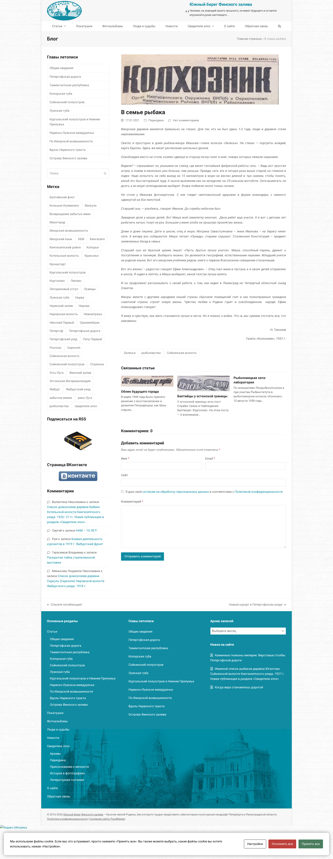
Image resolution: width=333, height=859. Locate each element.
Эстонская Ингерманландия (70, 381)
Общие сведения (61, 68)
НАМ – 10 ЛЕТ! (86, 530)
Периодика (156, 120)
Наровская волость (64, 314)
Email (210, 458)
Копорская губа (61, 93)
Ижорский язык (61, 239)
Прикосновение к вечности (69, 767)
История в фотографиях (67, 773)
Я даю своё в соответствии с (204, 492)
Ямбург (55, 389)
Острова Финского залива (68, 158)
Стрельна (97, 364)
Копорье (93, 247)
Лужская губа (59, 110)
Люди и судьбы (58, 729)
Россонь (55, 347)
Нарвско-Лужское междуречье (72, 133)
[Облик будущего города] (147, 381)
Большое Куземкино (64, 205)
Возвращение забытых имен (70, 214)
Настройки (255, 844)
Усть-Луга (57, 373)
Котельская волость (64, 255)
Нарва (79, 297)
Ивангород (57, 222)
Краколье (91, 255)
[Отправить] (105, 173)
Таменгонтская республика (69, 85)
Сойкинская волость (182, 353)
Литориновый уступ (64, 289)
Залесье (129, 353)
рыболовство (151, 353)
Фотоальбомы (57, 721)
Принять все (311, 844)
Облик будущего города (140, 391)
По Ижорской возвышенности (71, 141)
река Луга (85, 398)
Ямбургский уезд (78, 389)
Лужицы (90, 289)
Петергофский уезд (63, 339)
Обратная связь (58, 796)
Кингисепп (97, 239)
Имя (125, 458)
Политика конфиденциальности (67, 818)
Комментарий (132, 501)
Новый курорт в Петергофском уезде (255, 605)
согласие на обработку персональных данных (175, 492)
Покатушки (55, 713)
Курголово (57, 281)
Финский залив (80, 373)
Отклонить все (282, 844)
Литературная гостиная (67, 780)
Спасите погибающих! (64, 605)
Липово (76, 281)
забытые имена (61, 398)
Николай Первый (62, 322)
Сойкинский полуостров (67, 102)
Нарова (84, 306)
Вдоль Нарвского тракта (68, 150)
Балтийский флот (62, 197)
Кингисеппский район (65, 247)
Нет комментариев (186, 120)
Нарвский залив (61, 306)
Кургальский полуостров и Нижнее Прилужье (75, 121)
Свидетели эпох (58, 746)
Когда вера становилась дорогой (239, 687)
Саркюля (73, 347)
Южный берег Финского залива (83, 814)
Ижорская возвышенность (69, 230)
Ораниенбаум (89, 322)
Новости (53, 738)
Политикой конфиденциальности (259, 492)
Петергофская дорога (65, 76)
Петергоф (56, 331)
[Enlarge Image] (200, 79)
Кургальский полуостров (68, 272)
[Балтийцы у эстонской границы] (203, 383)
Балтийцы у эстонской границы (202, 396)
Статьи (52, 631)
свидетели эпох (86, 406)
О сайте (52, 788)
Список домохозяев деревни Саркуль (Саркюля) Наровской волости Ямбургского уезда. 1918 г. (75, 581)
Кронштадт (58, 264)
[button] (279, 26)
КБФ (81, 239)
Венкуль (91, 205)
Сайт (124, 475)
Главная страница (249, 39)
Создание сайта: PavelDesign (107, 818)
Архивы (55, 753)
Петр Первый (92, 339)
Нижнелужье (93, 314)
